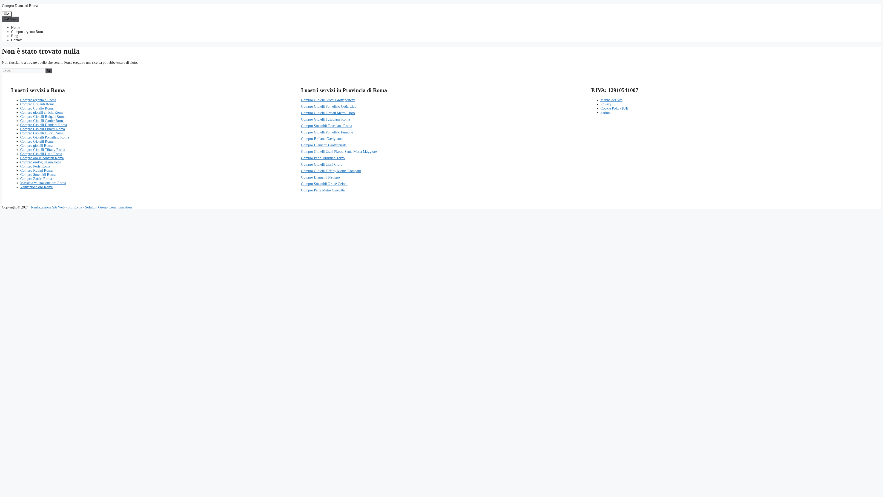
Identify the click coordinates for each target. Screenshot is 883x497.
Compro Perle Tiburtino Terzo (323, 158)
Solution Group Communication (108, 207)
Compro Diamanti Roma (20, 6)
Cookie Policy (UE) (614, 108)
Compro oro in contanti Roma (42, 158)
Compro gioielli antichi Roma (41, 112)
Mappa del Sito (611, 100)
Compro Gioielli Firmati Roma (42, 129)
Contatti (17, 40)
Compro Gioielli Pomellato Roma (44, 137)
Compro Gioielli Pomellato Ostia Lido (328, 106)
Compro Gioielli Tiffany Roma (42, 150)
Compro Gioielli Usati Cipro (321, 164)
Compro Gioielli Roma (37, 141)
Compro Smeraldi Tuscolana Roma (326, 126)
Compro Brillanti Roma (37, 104)
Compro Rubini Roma (36, 170)
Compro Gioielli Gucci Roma (41, 133)
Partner (605, 112)
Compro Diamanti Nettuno (320, 177)
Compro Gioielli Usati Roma (41, 154)
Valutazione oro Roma (36, 187)
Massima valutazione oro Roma (43, 183)
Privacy (605, 104)
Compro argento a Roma (38, 100)
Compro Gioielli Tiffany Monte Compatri (331, 171)
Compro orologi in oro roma (40, 162)
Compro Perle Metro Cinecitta (323, 190)
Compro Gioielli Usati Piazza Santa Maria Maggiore (339, 151)
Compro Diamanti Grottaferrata (324, 145)
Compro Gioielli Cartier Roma (42, 121)
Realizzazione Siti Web (48, 207)
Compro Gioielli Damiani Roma (43, 125)
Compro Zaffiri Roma (36, 179)
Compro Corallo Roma (37, 108)
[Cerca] (48, 70)
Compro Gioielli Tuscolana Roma (325, 119)
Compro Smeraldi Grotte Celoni (324, 184)
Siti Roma (75, 207)
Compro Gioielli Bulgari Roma (42, 116)
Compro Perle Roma (35, 166)
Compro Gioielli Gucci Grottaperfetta (328, 100)
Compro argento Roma (27, 32)
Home (15, 27)
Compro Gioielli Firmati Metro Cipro (328, 113)
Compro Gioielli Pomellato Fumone (327, 132)
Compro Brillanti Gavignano (322, 139)
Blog (14, 36)
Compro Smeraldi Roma (38, 174)
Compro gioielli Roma (36, 145)
